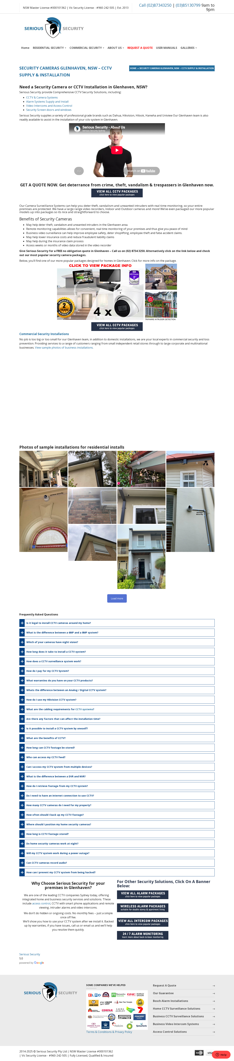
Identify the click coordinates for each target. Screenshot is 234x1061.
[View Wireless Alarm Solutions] (144, 909)
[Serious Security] (53, 27)
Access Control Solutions (170, 1032)
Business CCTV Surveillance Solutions (178, 1016)
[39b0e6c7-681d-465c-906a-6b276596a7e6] (43, 520)
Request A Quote (164, 985)
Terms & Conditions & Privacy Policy (109, 1032)
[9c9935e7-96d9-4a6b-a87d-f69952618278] (141, 506)
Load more (117, 598)
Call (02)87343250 (155, 5)
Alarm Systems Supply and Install (47, 101)
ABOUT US (115, 48)
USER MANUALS (166, 48)
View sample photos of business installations (64, 347)
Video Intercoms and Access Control (49, 106)
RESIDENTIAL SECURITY (48, 48)
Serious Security (29, 954)
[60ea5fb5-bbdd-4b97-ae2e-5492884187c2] (141, 469)
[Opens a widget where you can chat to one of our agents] (221, 1055)
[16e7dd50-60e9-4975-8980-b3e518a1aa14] (190, 520)
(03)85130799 (188, 5)
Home (25, 48)
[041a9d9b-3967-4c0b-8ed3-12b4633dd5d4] (92, 506)
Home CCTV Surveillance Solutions (176, 1008)
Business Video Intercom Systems (176, 1024)
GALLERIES (188, 48)
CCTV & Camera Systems (42, 97)
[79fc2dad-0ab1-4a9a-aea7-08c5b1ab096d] (92, 469)
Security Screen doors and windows (48, 110)
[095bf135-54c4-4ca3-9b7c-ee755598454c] (43, 469)
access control (41, 903)
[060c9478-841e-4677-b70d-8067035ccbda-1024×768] (190, 469)
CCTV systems (84, 709)
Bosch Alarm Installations (170, 1001)
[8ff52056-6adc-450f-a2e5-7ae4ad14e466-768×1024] (141, 557)
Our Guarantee (163, 993)
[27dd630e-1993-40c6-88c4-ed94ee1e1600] (92, 543)
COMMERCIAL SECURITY (86, 48)
